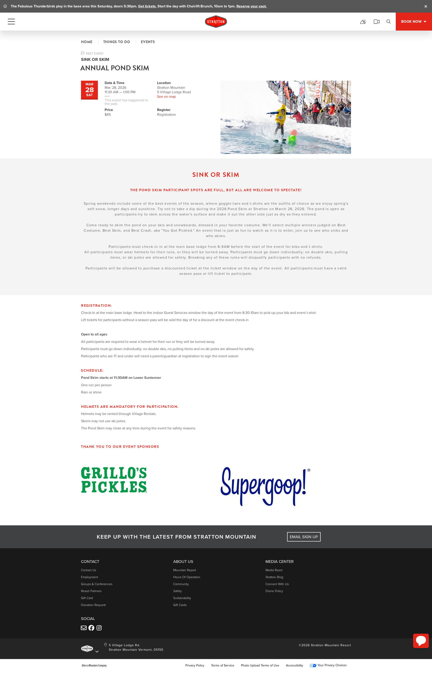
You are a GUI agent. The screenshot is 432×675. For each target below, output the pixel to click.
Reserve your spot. (251, 6)
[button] (421, 641)
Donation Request (93, 605)
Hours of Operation (186, 577)
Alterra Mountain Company (94, 665)
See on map (166, 96)
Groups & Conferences (96, 584)
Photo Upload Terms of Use (260, 665)
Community (181, 584)
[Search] (388, 21)
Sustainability (182, 598)
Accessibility (294, 665)
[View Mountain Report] (363, 21)
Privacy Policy (194, 665)
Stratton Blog (274, 577)
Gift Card (87, 598)
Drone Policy (274, 591)
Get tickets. (147, 6)
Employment (89, 577)
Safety (177, 591)
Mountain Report (184, 570)
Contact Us (88, 570)
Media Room (274, 570)
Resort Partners (91, 591)
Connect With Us (277, 584)
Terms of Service (222, 665)
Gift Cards (180, 605)
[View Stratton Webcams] (377, 21)
